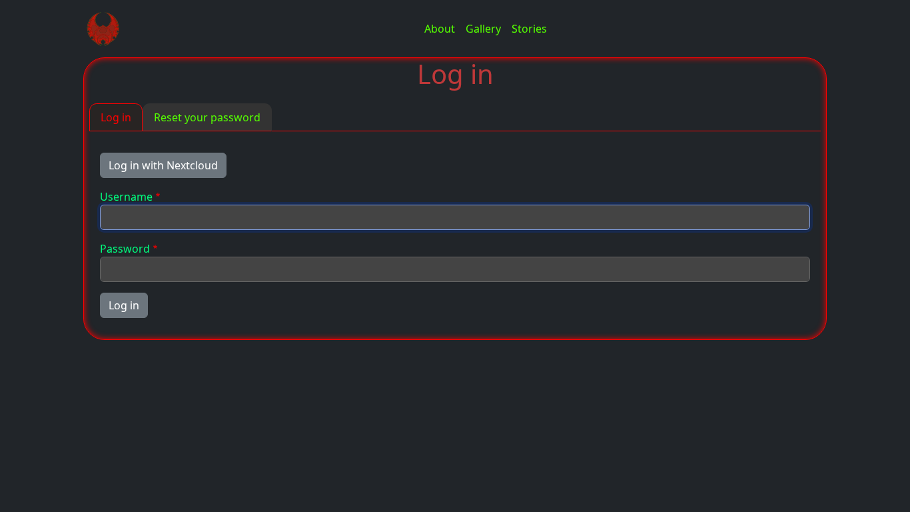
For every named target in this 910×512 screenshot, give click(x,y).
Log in (116, 117)
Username (126, 196)
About (439, 28)
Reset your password (207, 117)
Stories (529, 28)
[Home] (108, 29)
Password (125, 248)
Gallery (483, 28)
